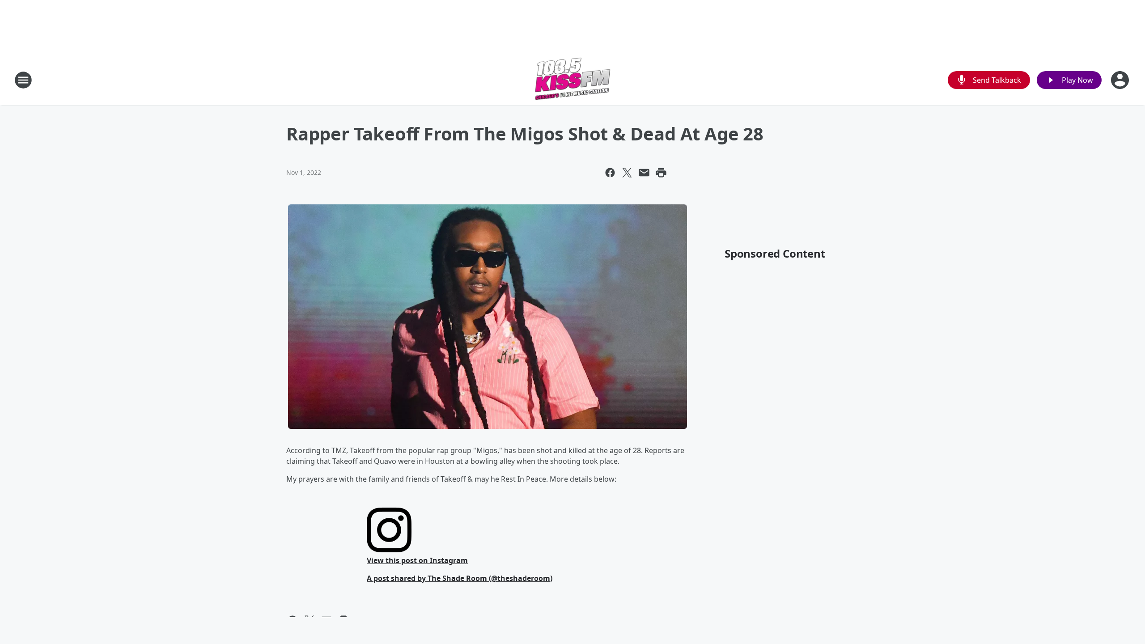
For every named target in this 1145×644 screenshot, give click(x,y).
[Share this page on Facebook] (610, 172)
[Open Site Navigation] (23, 80)
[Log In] (1121, 80)
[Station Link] (572, 79)
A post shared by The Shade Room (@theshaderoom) (459, 578)
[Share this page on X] (627, 172)
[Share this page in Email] (644, 172)
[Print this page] (661, 172)
